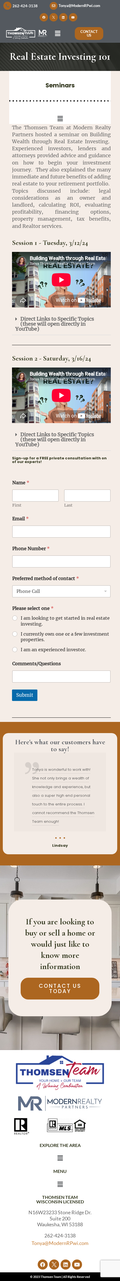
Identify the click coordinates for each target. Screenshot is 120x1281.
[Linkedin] (63, 17)
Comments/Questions (36, 663)
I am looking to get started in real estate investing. (65, 621)
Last (68, 505)
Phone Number (31, 548)
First (16, 505)
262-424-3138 (25, 6)
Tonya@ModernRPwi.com (79, 5)
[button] (57, 33)
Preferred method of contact (45, 578)
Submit (24, 695)
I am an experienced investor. (53, 649)
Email (20, 518)
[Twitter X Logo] (53, 17)
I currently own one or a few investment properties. (65, 637)
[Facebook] (44, 17)
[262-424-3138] (7, 6)
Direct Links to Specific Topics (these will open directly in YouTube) (54, 324)
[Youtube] (73, 17)
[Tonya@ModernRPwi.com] (53, 6)
